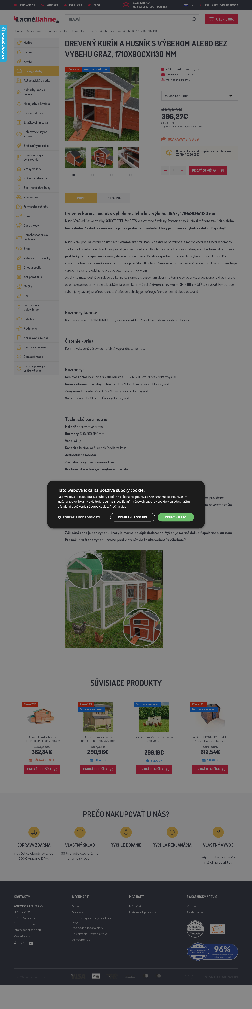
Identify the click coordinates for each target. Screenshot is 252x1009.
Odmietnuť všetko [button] (132, 517)
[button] (79, 517)
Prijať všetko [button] (175, 517)
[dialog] (126, 504)
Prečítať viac (118, 506)
